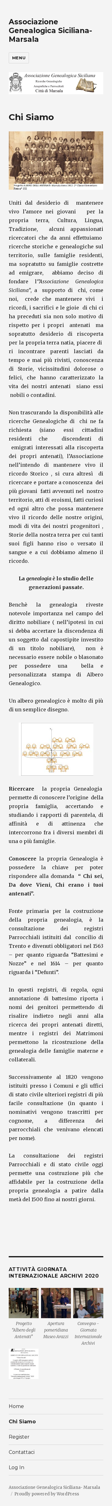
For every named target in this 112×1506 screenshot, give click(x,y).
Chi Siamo (22, 1422)
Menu (19, 57)
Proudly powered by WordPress (46, 1494)
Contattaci (22, 1452)
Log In (16, 1467)
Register (19, 1437)
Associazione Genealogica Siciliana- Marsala (50, 30)
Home (16, 1406)
